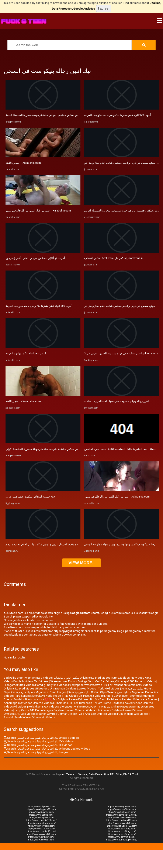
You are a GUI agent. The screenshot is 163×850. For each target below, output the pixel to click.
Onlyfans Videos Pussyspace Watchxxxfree (74, 685)
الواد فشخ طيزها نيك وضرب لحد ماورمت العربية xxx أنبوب (39, 306)
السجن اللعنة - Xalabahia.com (23, 163)
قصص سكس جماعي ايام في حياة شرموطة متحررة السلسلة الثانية (44, 115)
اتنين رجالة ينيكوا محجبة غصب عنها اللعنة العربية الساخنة (116, 401)
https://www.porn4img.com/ (121, 837)
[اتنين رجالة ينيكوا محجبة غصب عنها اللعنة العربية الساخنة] (121, 395)
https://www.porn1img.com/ (122, 828)
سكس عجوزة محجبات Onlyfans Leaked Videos (82, 677)
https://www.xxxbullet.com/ (41, 828)
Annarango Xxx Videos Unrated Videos (28, 703)
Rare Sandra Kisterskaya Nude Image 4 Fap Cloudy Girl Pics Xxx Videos (59, 696)
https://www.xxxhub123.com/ (41, 831)
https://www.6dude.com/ (41, 814)
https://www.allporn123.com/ (121, 823)
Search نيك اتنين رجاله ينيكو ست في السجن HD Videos (39, 745)
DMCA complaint (74, 634)
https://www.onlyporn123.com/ (122, 826)
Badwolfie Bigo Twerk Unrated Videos (28, 677)
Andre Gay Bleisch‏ (116, 696)
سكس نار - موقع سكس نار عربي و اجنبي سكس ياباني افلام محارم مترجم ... (49, 544)
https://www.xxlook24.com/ (41, 839)
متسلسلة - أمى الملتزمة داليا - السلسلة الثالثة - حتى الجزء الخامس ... (123, 449)
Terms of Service (76, 774)
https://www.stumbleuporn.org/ (121, 839)
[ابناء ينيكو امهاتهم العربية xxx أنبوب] (43, 347)
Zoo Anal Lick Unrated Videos (98, 714)
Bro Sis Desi (97, 699)
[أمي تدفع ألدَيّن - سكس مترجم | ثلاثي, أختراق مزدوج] (43, 252)
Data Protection (99, 774)
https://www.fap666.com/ (41, 817)
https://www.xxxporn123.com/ (41, 834)
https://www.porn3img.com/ (122, 834)
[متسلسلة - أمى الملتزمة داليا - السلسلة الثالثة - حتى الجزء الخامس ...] (121, 442)
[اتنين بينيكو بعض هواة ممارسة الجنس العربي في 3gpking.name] (121, 347)
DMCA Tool (130, 774)
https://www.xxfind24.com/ (41, 837)
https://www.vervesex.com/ (41, 826)
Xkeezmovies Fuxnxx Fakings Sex (71, 681)
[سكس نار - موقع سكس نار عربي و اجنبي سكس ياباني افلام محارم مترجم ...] (43, 538)
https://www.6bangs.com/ (41, 812)
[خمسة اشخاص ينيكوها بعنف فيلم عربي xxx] (43, 490)
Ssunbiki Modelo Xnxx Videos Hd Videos (29, 717)
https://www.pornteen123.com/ (121, 820)
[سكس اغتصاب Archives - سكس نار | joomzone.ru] (121, 252)
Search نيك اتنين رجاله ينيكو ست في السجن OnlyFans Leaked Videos (48, 748)
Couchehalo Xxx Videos (133, 714)
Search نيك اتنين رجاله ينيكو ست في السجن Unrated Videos (43, 738)
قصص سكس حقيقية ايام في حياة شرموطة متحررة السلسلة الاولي (44, 449)
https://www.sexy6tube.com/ (122, 809)
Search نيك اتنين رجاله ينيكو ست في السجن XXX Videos (40, 741)
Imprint (60, 774)
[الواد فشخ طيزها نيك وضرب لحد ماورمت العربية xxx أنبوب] (43, 299)
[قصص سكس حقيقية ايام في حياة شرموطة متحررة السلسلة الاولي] (43, 442)
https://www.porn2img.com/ (122, 831)
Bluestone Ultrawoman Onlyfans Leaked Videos (66, 688)
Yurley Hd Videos (108, 688)
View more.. (81, 563)
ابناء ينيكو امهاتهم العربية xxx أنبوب (26, 353)
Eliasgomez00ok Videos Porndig (24, 685)
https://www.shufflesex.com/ (41, 823)
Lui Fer (108, 685)
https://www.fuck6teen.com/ (122, 812)
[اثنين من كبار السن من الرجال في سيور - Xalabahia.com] (43, 204)
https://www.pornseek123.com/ (121, 814)
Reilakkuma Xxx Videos (43, 706)
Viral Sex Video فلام (107, 681)
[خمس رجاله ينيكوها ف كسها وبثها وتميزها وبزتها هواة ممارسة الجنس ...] (121, 538)
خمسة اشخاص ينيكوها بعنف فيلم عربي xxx (30, 496)
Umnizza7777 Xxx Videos (19, 714)
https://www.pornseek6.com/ (121, 817)
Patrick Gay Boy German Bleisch (57, 714)
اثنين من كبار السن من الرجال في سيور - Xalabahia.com (38, 210)
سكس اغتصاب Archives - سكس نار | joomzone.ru (113, 258)
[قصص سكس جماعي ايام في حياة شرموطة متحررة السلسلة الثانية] (43, 108)
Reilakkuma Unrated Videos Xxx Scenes (132, 699)
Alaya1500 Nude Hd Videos (138, 681)
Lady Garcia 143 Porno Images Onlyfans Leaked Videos (49, 710)
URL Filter (116, 774)
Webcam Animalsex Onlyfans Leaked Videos (114, 710)
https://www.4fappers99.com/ (41, 809)
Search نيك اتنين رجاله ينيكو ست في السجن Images (37, 752)
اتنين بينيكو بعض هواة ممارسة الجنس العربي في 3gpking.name (121, 353)
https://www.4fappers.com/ (41, 806)
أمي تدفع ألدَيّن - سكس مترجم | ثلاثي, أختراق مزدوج (35, 258)
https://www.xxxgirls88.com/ (122, 806)
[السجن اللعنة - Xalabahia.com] (43, 156)
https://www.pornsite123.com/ (41, 820)
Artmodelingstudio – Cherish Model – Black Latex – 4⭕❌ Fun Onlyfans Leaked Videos (80, 697)
